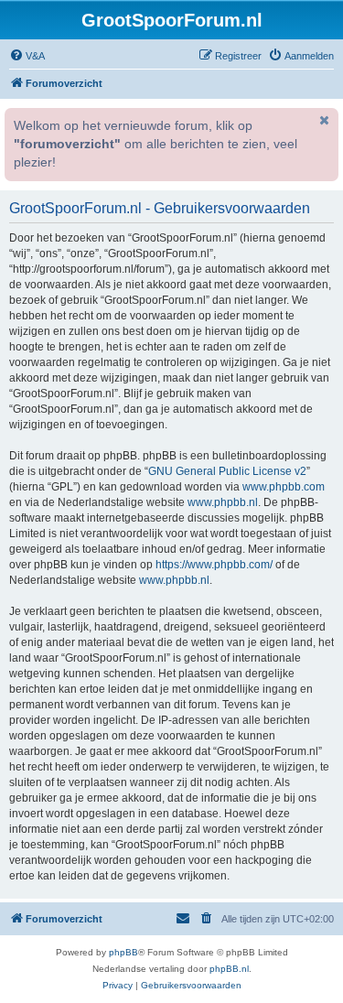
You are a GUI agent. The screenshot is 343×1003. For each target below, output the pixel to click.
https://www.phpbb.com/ (214, 564)
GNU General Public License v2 (227, 471)
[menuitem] (27, 56)
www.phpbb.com (283, 486)
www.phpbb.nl (223, 502)
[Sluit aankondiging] (322, 119)
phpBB (123, 952)
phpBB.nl (229, 969)
